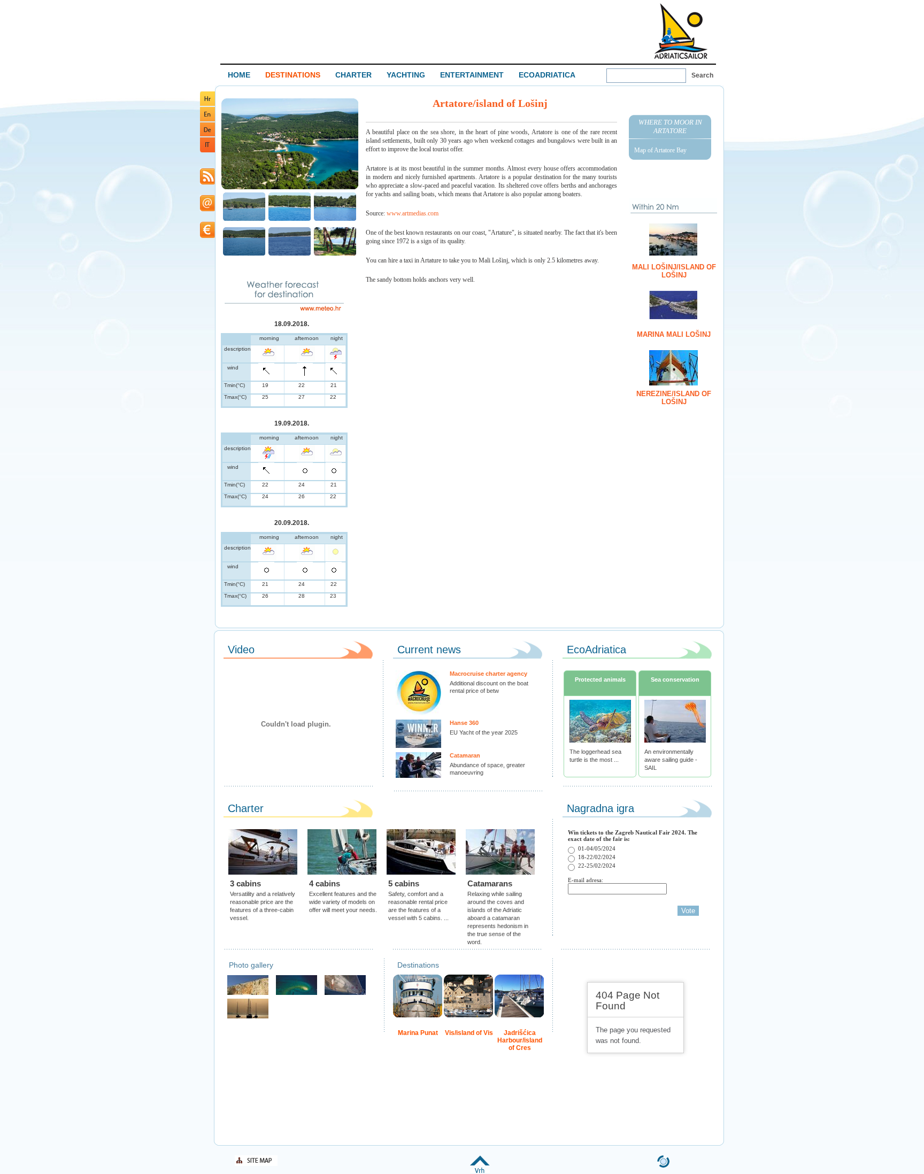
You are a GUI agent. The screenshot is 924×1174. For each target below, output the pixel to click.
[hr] (207, 104)
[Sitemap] (256, 1164)
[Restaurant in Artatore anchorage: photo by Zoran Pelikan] (244, 254)
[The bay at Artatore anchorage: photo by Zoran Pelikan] (289, 254)
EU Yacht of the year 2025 (484, 732)
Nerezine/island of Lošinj (673, 398)
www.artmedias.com (412, 213)
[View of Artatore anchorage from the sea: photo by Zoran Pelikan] (244, 219)
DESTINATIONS (292, 75)
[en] (207, 119)
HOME (239, 75)
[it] (207, 150)
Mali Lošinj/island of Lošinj (674, 271)
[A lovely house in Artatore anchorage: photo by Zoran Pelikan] (335, 219)
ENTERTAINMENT (472, 75)
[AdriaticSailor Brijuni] (296, 994)
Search (702, 75)
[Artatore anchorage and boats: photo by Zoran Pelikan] (289, 219)
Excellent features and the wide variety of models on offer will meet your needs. (343, 902)
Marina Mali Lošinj (674, 334)
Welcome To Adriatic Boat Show (680, 31)
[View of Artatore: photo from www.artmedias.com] (290, 188)
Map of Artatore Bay (660, 150)
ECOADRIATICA (547, 75)
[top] (480, 1171)
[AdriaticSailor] (345, 994)
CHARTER (353, 75)
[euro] (207, 236)
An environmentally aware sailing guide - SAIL (670, 759)
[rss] (207, 183)
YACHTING (406, 75)
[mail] (207, 209)
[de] (207, 134)
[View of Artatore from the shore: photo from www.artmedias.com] (335, 254)
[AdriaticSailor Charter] (248, 1017)
